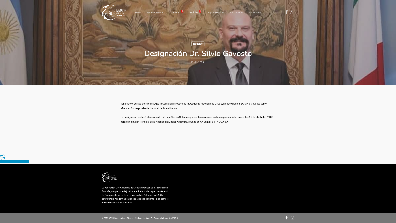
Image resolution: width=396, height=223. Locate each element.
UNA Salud (176, 12)
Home (138, 12)
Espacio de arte (216, 12)
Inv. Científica (236, 12)
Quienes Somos (155, 12)
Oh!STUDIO (173, 218)
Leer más (128, 202)
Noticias (195, 12)
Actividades (255, 12)
